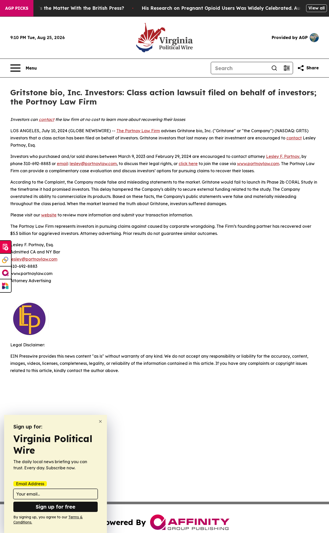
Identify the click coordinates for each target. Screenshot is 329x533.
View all (316, 8)
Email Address (30, 483)
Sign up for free (55, 506)
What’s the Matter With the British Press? (75, 8)
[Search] (274, 68)
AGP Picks (16, 8)
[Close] (100, 421)
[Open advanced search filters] (286, 68)
